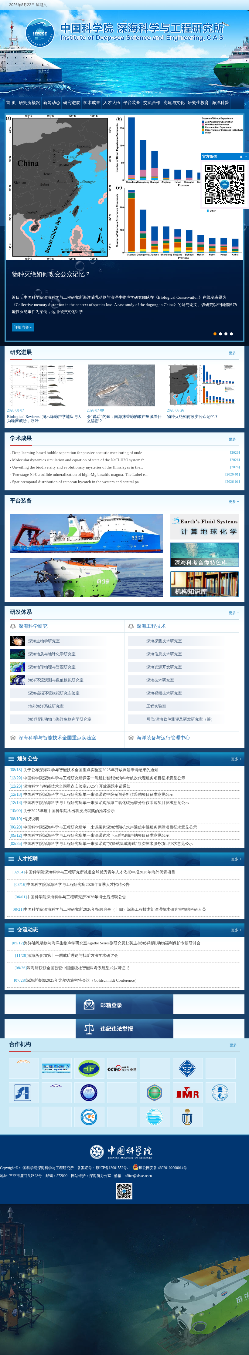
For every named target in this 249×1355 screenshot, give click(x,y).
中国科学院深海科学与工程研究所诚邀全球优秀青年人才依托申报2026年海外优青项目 (93, 872)
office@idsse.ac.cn (138, 1176)
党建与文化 (174, 102)
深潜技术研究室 (160, 680)
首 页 (11, 102)
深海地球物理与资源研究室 (52, 667)
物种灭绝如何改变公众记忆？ (192, 416)
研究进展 (71, 102)
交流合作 (151, 102)
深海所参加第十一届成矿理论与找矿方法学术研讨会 (66, 955)
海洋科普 (220, 102)
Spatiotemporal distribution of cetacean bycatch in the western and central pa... (77, 481)
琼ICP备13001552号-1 (114, 1168)
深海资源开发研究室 (164, 667)
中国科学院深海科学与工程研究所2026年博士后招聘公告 (70, 897)
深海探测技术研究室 (164, 641)
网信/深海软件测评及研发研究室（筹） (180, 719)
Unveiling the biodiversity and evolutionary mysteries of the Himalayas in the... (77, 467)
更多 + (234, 353)
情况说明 (24, 819)
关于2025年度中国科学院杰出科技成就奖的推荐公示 (62, 811)
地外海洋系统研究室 (46, 706)
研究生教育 (198, 102)
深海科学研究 (33, 626)
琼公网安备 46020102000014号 (163, 1168)
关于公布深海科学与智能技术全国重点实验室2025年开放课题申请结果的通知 (84, 770)
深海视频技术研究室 (164, 693)
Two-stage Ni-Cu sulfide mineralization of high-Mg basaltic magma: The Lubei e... (80, 474)
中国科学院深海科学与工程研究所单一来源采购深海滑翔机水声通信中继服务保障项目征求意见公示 (103, 827)
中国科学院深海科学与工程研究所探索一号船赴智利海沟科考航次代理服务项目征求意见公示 (97, 778)
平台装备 (131, 102)
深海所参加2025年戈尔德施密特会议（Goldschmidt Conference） (76, 980)
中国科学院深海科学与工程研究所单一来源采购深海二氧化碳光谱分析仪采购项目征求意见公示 (99, 802)
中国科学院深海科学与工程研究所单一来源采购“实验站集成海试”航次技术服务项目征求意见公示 (101, 843)
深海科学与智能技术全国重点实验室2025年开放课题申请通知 (70, 786)
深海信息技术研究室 (164, 654)
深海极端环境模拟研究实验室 (54, 693)
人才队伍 (111, 102)
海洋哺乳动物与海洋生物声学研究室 (59, 719)
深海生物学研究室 (44, 641)
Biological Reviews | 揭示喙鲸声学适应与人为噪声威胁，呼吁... (44, 418)
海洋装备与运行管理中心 (163, 737)
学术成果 (91, 102)
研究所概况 (29, 102)
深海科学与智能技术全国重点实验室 (57, 737)
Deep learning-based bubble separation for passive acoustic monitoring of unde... (78, 452)
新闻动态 (51, 102)
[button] (215, 333)
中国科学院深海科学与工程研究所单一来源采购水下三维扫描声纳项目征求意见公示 (89, 835)
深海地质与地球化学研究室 (52, 654)
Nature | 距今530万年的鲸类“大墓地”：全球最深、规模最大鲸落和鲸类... (108, 271)
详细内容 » (23, 324)
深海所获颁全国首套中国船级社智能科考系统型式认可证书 (72, 968)
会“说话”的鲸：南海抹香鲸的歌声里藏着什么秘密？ (124, 418)
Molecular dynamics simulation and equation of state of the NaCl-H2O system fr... (79, 460)
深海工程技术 (151, 626)
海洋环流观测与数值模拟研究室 (56, 680)
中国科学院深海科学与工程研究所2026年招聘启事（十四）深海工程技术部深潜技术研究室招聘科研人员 (109, 909)
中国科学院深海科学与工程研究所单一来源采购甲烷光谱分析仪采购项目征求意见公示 (91, 794)
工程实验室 (156, 706)
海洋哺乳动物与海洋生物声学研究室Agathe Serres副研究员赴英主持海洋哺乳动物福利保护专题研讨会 (106, 943)
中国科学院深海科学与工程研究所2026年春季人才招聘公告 (72, 884)
